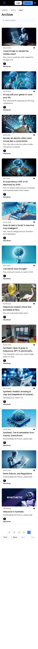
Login (18, 3)
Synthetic (5, 10)
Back (15, 537)
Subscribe (28, 3)
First (5, 537)
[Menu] (35, 2)
